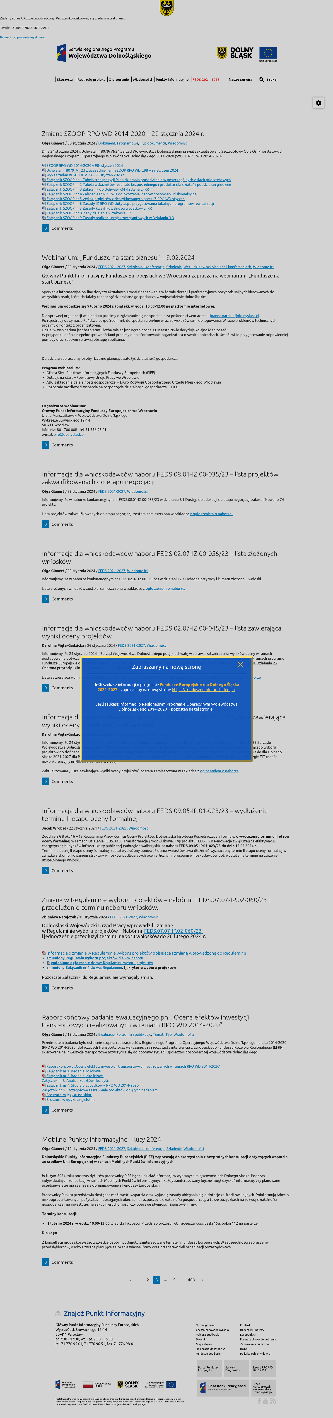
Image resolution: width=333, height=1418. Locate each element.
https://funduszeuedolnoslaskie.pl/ (203, 689)
